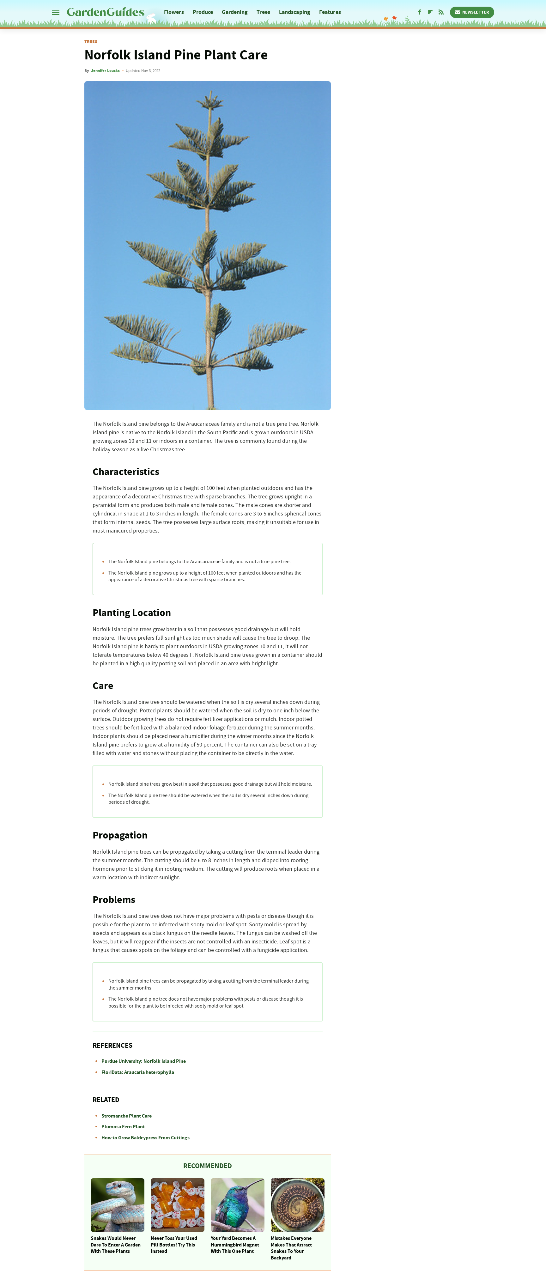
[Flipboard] (430, 12)
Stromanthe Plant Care (126, 1116)
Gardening (235, 12)
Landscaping (294, 12)
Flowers (174, 12)
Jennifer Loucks (105, 70)
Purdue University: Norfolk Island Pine (143, 1061)
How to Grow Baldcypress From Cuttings (145, 1138)
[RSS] (441, 12)
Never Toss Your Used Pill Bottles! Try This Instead (174, 1245)
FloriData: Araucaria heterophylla (137, 1072)
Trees (263, 12)
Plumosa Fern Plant (123, 1127)
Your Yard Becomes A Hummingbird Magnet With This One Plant (235, 1245)
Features (330, 12)
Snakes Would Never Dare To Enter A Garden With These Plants (116, 1245)
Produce (203, 12)
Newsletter (475, 12)
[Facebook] (419, 12)
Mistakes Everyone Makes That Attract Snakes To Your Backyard (291, 1248)
